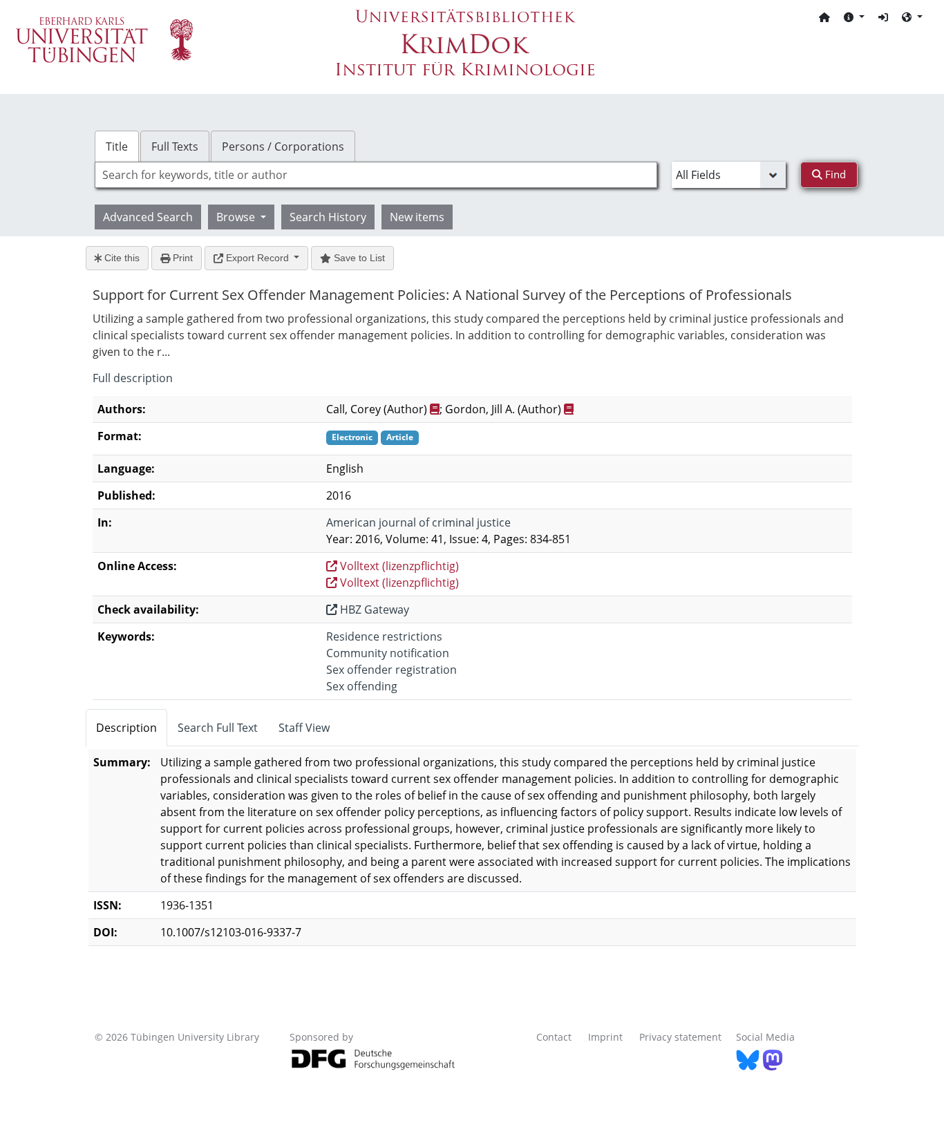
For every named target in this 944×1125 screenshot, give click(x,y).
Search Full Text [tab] (218, 727)
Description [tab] (126, 727)
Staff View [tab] (304, 727)
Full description (133, 378)
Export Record (257, 257)
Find (834, 174)
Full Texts (174, 146)
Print (181, 257)
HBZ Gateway (373, 609)
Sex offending (361, 686)
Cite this (121, 257)
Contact (554, 1036)
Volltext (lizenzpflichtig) (398, 566)
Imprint (605, 1036)
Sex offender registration (391, 669)
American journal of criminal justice (418, 522)
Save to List (358, 257)
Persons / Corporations (283, 146)
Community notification (387, 653)
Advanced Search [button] (148, 217)
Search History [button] (328, 217)
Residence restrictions (384, 636)
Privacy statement (680, 1036)
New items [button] (417, 217)
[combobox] (376, 175)
